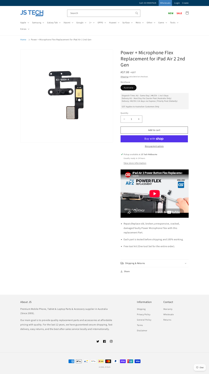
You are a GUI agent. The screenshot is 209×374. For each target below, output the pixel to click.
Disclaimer (142, 330)
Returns (167, 319)
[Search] (136, 13)
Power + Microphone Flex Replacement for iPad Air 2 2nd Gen (61, 39)
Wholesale (165, 3)
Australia (128, 87)
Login (177, 3)
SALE (179, 13)
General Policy (144, 319)
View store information (135, 163)
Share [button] (127, 271)
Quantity (124, 113)
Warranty (167, 309)
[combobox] (103, 13)
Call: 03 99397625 (147, 3)
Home (23, 39)
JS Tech (107, 367)
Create (185, 3)
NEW (171, 13)
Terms (140, 325)
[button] (24, 22)
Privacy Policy (143, 314)
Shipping (124, 76)
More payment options (154, 146)
